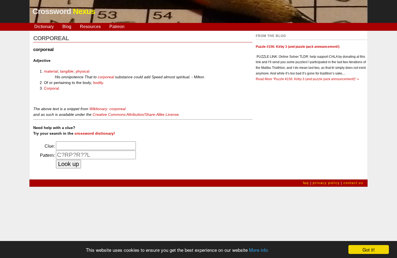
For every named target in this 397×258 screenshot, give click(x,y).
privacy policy (326, 183)
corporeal (106, 77)
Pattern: (47, 155)
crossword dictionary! (95, 133)
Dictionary (44, 26)
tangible (66, 71)
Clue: (50, 146)
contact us (353, 183)
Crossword (63, 11)
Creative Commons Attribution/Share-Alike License (136, 114)
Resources (90, 26)
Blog (66, 26)
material (51, 71)
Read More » (307, 79)
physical (82, 71)
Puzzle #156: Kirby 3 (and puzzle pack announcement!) (297, 46)
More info (258, 249)
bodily (98, 82)
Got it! (368, 249)
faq (306, 183)
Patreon (117, 26)
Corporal (51, 88)
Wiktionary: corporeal (107, 109)
